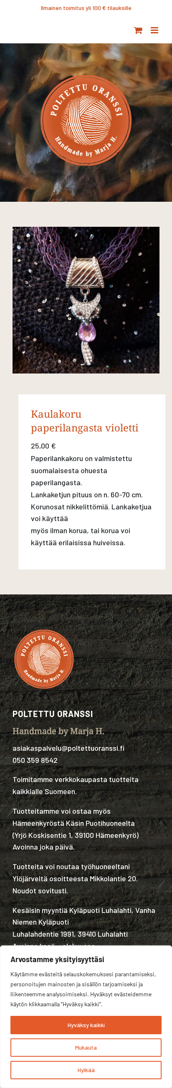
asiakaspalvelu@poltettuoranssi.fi (68, 747)
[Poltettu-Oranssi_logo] (86, 72)
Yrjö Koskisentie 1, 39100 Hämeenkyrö (76, 835)
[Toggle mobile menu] (155, 30)
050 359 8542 (35, 760)
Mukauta (86, 1047)
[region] (86, 1016)
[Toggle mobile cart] (138, 30)
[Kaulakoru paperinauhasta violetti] (86, 300)
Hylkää (86, 1069)
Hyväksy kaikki (86, 1024)
